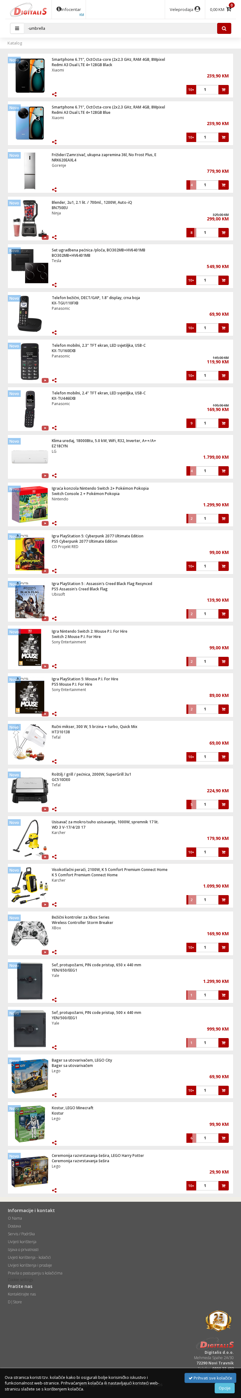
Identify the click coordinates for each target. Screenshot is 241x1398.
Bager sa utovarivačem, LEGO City (82, 1060)
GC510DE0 (61, 779)
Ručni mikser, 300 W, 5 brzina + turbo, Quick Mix (94, 726)
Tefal (56, 737)
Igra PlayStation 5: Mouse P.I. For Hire (85, 679)
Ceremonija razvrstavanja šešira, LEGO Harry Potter (98, 1155)
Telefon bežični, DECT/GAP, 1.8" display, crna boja (96, 297)
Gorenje (59, 165)
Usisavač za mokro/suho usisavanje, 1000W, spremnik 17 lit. (105, 822)
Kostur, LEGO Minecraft (73, 1107)
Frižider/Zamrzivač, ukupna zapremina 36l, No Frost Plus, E (104, 154)
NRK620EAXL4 (64, 160)
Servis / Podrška (21, 1234)
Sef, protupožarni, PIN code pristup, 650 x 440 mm (96, 965)
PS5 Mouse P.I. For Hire (72, 684)
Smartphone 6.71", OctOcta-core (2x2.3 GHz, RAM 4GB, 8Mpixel (108, 59)
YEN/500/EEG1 (64, 1018)
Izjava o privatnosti (23, 1249)
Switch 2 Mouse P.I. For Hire (76, 636)
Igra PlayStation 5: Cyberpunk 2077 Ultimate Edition (97, 536)
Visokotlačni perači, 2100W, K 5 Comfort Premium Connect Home (110, 869)
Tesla (56, 260)
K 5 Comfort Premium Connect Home (85, 875)
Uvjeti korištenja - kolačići (29, 1257)
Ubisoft (58, 594)
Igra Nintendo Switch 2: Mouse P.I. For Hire (89, 631)
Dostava (14, 1226)
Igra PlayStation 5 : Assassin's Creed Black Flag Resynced (102, 583)
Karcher (59, 832)
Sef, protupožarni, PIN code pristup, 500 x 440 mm (96, 1012)
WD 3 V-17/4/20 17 (68, 827)
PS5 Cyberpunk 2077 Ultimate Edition (84, 541)
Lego (56, 1071)
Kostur (58, 1113)
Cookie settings (20, 1279)
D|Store (15, 1302)
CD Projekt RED (65, 546)
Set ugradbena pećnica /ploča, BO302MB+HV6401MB (98, 250)
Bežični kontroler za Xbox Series (81, 917)
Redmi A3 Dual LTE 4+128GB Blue (81, 112)
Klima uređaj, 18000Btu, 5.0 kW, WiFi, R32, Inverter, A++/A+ (104, 440)
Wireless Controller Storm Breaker (82, 922)
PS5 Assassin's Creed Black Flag (80, 589)
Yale (55, 975)
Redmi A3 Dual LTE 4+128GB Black (82, 64)
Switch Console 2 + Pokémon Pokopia (86, 493)
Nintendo (60, 499)
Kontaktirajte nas (22, 1294)
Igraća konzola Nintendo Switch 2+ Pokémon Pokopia (100, 488)
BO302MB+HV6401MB (71, 255)
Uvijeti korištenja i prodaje (30, 1265)
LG (54, 451)
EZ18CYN (60, 446)
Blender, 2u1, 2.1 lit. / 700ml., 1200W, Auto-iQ (92, 202)
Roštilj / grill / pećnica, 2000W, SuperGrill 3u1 (91, 774)
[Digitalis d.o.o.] (28, 9)
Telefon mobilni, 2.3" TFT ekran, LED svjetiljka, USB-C (99, 345)
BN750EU (60, 207)
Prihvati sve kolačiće (212, 1378)
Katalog (15, 43)
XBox (56, 928)
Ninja (56, 213)
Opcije (225, 1388)
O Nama (15, 1218)
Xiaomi (58, 70)
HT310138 (61, 732)
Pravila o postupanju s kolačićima (35, 1273)
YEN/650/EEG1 (64, 970)
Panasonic (61, 308)
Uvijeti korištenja (22, 1241)
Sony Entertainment (69, 642)
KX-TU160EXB (64, 350)
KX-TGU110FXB (65, 303)
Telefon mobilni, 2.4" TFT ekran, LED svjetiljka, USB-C (99, 393)
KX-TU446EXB (64, 398)
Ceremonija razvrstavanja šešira (80, 1160)
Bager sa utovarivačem (72, 1065)
